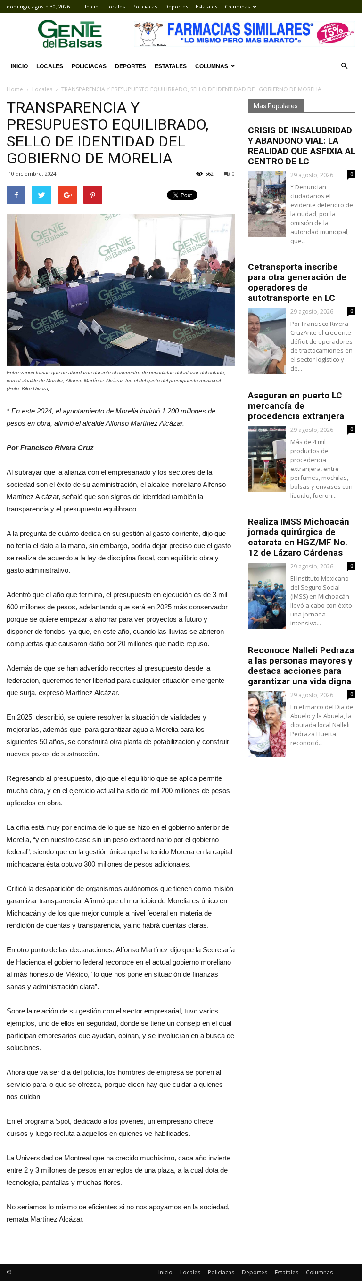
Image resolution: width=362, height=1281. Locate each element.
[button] (344, 66)
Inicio (92, 6)
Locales (115, 6)
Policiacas (144, 6)
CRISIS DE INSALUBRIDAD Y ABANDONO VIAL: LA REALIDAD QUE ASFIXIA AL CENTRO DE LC (301, 146)
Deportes (176, 6)
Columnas (237, 6)
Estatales (206, 6)
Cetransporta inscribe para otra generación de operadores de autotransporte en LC (297, 282)
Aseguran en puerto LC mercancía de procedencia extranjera (296, 406)
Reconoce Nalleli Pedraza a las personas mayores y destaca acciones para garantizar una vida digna (301, 666)
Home (15, 89)
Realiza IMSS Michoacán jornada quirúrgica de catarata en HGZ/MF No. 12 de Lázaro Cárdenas (298, 537)
